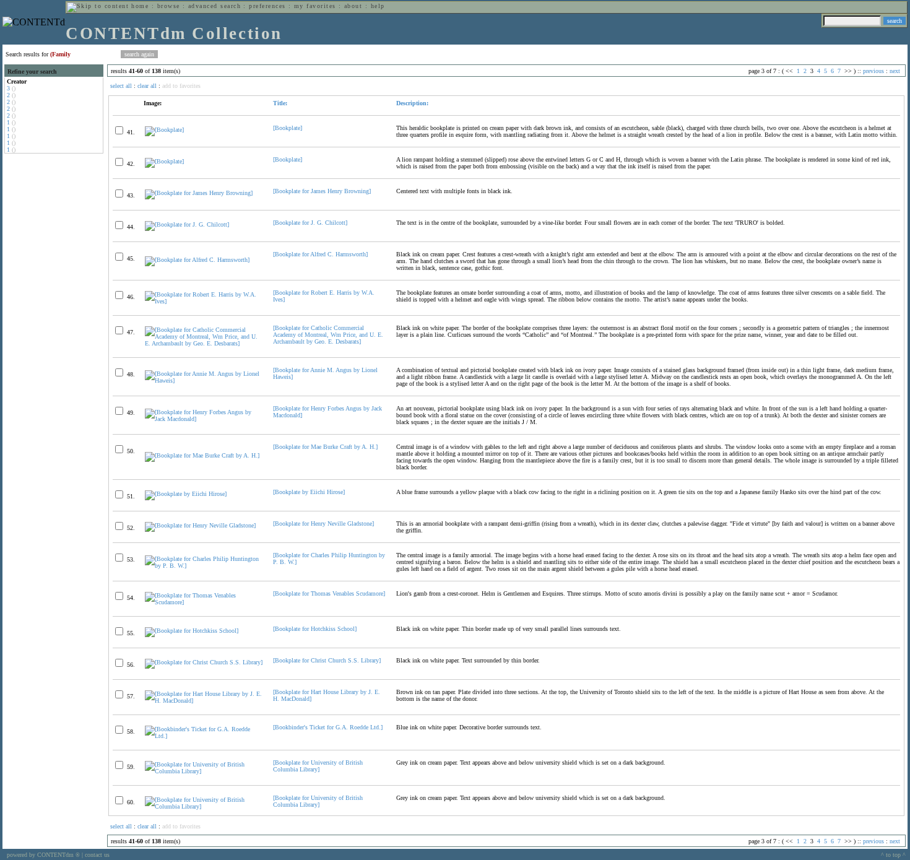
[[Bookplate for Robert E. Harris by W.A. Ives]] (203, 301)
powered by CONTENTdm (43, 854)
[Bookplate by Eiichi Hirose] (309, 492)
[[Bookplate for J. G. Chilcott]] (187, 224)
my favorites (315, 5)
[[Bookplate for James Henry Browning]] (199, 192)
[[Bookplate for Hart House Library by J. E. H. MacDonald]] (203, 700)
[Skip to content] (98, 5)
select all (121, 85)
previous (873, 70)
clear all (147, 85)
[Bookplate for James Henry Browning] (322, 191)
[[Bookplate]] (164, 129)
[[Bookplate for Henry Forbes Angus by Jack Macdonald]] (203, 418)
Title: (280, 103)
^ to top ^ (893, 854)
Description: (412, 103)
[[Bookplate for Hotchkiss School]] (191, 630)
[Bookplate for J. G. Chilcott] (310, 222)
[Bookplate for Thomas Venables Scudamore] (329, 593)
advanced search (214, 5)
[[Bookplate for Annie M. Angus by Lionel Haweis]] (203, 380)
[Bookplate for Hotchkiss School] (315, 628)
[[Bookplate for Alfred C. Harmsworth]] (197, 259)
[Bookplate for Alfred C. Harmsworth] (320, 254)
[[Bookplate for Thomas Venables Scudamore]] (203, 602)
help (378, 5)
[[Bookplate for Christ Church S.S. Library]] (203, 662)
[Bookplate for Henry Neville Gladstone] (323, 523)
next (895, 70)
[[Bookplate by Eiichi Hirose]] (186, 493)
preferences (267, 5)
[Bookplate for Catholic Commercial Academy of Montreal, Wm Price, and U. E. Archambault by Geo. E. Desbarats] (328, 334)
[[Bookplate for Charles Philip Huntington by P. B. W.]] (203, 565)
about (353, 5)
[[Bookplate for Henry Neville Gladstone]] (200, 525)
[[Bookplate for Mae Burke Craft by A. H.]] (202, 455)
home (140, 5)
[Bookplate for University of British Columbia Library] (318, 766)
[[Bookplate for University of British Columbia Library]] (203, 771)
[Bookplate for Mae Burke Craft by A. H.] (325, 446)
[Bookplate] (287, 127)
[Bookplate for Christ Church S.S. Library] (327, 660)
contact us (97, 854)
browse (168, 5)
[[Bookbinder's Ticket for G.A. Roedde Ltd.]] (203, 735)
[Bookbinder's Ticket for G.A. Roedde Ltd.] (328, 727)
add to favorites (181, 85)
